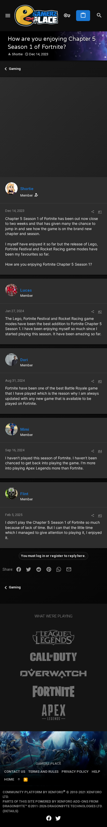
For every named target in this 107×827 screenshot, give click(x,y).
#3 (100, 381)
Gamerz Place (48, 763)
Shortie (17, 54)
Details (10, 811)
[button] (8, 15)
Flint (24, 494)
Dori (24, 360)
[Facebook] (49, 818)
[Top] (19, 779)
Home (9, 779)
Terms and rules (43, 772)
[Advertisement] (53, 125)
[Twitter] (58, 818)
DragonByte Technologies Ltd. (75, 806)
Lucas (26, 290)
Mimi (24, 429)
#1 (100, 212)
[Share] (92, 211)
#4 (100, 451)
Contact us (14, 772)
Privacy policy (75, 772)
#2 (100, 312)
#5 (100, 515)
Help (96, 772)
